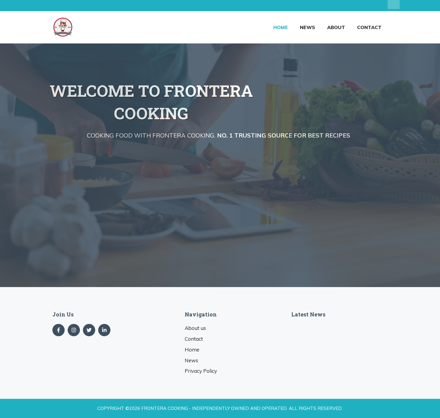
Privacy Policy (201, 371)
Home (280, 27)
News (307, 27)
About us (195, 328)
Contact (369, 27)
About (336, 27)
